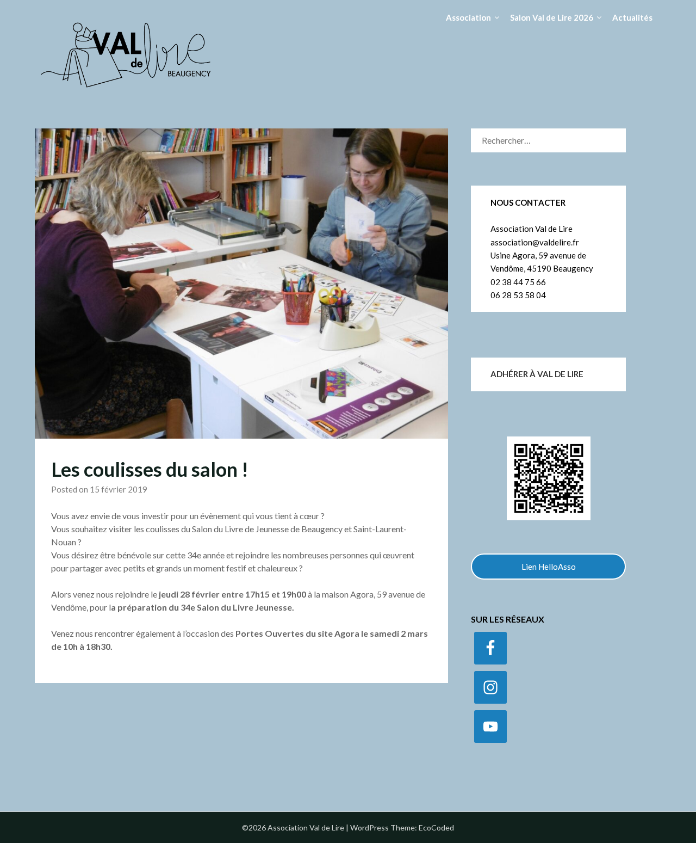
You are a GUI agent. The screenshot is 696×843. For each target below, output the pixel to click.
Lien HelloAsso (548, 566)
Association (468, 17)
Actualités (632, 17)
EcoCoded (436, 827)
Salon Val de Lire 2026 (551, 17)
